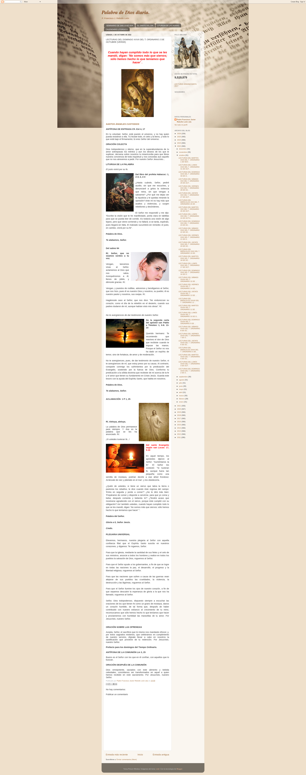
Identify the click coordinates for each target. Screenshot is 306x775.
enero (181, 402)
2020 (179, 409)
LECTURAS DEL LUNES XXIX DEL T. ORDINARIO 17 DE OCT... (189, 265)
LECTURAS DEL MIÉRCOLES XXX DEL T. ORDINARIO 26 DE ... (189, 202)
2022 (179, 146)
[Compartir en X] (111, 684)
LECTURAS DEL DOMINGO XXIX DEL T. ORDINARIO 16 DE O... (189, 272)
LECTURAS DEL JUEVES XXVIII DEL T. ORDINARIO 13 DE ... (188, 293)
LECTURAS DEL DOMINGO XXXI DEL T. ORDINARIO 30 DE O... (189, 174)
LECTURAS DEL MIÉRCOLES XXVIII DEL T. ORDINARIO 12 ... (189, 300)
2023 (179, 143)
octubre (182, 155)
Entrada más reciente (117, 754)
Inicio (140, 754)
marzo (181, 396)
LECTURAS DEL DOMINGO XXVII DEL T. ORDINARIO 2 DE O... (189, 371)
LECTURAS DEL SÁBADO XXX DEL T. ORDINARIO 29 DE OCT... (189, 181)
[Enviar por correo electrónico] (107, 684)
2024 (179, 140)
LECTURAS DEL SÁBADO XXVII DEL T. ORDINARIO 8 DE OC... (189, 328)
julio (181, 383)
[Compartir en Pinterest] (116, 684)
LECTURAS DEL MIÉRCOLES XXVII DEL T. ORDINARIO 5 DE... (188, 349)
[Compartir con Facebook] (114, 684)
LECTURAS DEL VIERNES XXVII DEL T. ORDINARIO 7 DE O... (189, 335)
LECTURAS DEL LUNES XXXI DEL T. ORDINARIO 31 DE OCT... (189, 167)
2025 (179, 137)
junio (181, 386)
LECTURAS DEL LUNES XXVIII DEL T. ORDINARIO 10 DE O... (188, 314)
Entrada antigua (161, 754)
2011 (179, 437)
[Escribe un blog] (109, 684)
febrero (182, 399)
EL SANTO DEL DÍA (145, 26)
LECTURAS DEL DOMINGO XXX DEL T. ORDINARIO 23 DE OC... (189, 223)
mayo (181, 389)
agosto (182, 380)
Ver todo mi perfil (181, 125)
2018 (179, 415)
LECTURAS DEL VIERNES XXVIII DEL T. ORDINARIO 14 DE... (189, 286)
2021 (179, 406)
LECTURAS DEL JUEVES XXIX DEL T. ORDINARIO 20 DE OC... (189, 244)
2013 (179, 431)
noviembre (183, 152)
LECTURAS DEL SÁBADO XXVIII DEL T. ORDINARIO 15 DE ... (188, 279)
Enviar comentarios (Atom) (127, 759)
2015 (179, 425)
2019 (179, 412)
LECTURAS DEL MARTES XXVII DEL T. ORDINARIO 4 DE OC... (189, 357)
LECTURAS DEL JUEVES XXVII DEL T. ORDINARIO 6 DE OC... (189, 343)
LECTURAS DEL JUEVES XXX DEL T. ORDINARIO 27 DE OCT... (189, 195)
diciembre (183, 149)
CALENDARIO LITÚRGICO (117, 29)
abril (181, 392)
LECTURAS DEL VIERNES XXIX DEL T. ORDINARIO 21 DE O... (189, 237)
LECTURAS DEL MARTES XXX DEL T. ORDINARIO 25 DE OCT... (189, 209)
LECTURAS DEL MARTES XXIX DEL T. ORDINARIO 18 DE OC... (189, 258)
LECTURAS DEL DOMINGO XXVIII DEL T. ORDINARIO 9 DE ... (189, 321)
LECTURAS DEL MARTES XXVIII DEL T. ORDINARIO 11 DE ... (188, 307)
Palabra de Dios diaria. (126, 12)
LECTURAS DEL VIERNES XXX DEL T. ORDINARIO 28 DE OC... (189, 188)
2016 (179, 422)
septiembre (183, 377)
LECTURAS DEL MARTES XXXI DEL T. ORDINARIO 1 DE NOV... (189, 160)
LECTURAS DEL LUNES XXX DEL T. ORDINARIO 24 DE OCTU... (189, 216)
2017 (179, 418)
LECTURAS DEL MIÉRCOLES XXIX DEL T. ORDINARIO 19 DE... (189, 251)
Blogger (179, 769)
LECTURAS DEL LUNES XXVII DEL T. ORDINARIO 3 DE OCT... (189, 364)
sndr (157, 769)
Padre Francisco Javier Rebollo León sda (186, 121)
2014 (179, 428)
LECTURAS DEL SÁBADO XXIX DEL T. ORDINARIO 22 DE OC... (189, 230)
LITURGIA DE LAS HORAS (168, 26)
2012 (179, 434)
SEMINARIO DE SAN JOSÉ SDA (119, 26)
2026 (179, 133)
